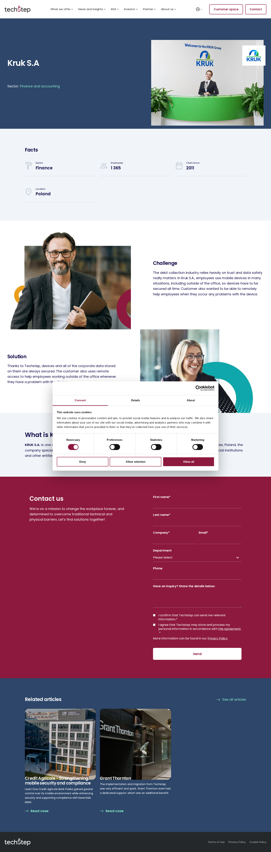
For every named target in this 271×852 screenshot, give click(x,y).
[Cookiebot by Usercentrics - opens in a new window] (198, 388)
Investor (129, 9)
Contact (256, 9)
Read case (39, 811)
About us (167, 9)
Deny (82, 461)
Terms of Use (216, 842)
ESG (113, 9)
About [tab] (191, 400)
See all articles (234, 699)
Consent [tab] (80, 400)
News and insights (90, 9)
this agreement (229, 629)
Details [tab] (135, 400)
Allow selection (135, 461)
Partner (148, 9)
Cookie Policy (257, 842)
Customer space (226, 9)
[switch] (115, 447)
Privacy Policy (217, 638)
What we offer (60, 9)
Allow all (188, 461)
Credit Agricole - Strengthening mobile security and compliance (58, 780)
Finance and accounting (40, 86)
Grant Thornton (115, 778)
